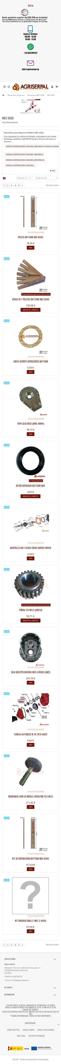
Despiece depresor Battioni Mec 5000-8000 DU (25, 160)
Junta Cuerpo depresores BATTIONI (30, 361)
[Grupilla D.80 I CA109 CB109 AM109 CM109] (30, 522)
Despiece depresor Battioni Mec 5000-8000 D (24, 154)
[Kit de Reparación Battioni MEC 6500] (30, 833)
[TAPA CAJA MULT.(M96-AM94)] (30, 398)
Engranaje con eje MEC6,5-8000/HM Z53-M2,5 (30, 796)
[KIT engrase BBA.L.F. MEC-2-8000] (30, 895)
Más (53, 171)
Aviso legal (21, 1036)
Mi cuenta (8, 987)
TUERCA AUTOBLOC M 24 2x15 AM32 (30, 734)
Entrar (30, 5)
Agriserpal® (30, 1023)
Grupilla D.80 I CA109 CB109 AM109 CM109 (30, 548)
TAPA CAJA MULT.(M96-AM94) (30, 423)
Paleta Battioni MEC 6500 (30, 237)
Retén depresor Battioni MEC (30, 486)
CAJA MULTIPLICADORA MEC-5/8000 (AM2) (30, 672)
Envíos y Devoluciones (45, 1030)
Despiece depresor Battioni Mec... (20, 165)
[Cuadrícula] (4, 178)
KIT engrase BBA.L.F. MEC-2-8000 (30, 921)
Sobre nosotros (13, 1030)
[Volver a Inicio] (3, 95)
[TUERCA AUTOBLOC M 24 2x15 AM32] (30, 709)
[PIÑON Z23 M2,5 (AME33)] (30, 585)
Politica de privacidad (36, 1036)
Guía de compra (28, 1030)
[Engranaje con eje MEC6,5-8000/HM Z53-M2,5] (30, 771)
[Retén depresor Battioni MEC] (30, 460)
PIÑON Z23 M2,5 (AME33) (30, 610)
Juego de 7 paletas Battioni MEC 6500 (30, 299)
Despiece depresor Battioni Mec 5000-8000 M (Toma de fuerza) (32, 146)
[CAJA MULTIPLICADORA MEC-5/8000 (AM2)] (30, 647)
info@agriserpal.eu (20, 980)
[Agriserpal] (30, 86)
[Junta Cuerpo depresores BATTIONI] (30, 336)
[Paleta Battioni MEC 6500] (30, 212)
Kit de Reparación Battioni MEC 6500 (30, 858)
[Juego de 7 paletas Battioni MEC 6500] (30, 274)
